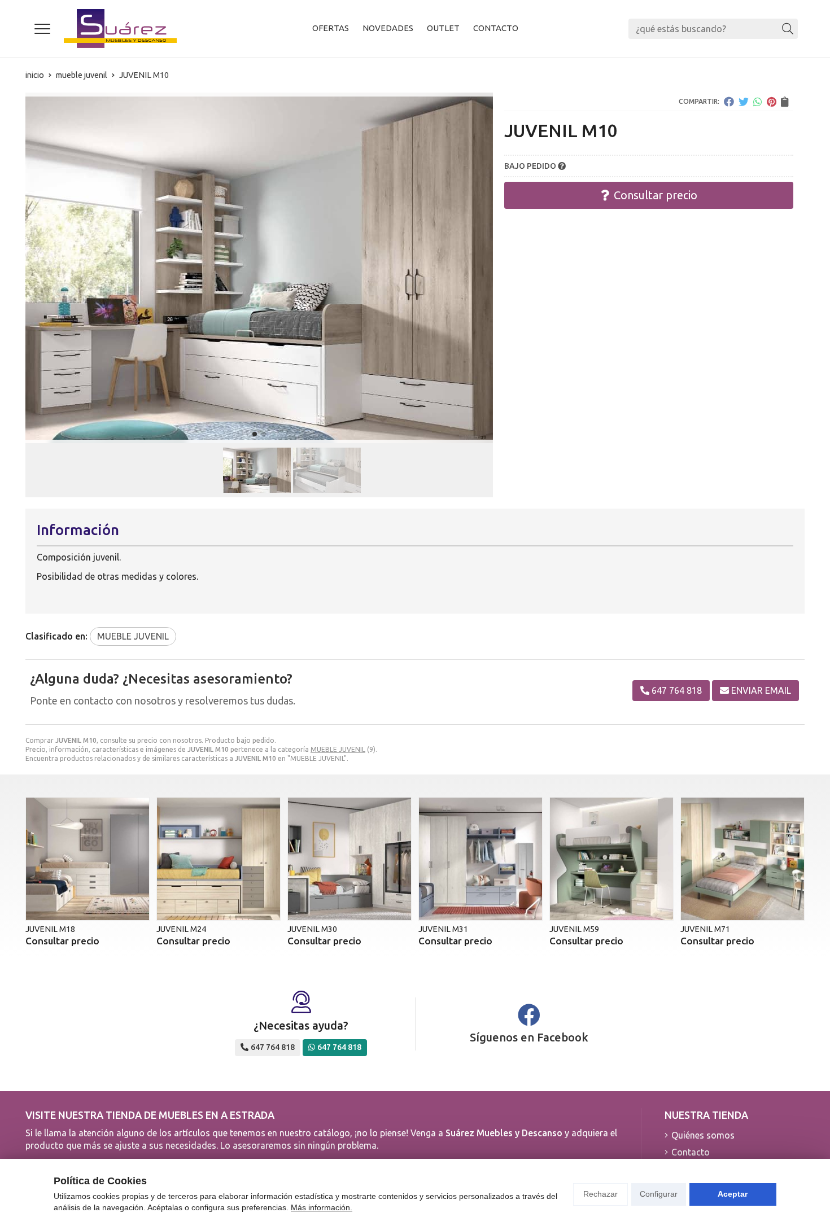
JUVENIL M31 (443, 929)
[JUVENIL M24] (218, 859)
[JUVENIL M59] (611, 859)
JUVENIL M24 (181, 929)
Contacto (690, 1152)
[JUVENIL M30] (349, 859)
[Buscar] (787, 29)
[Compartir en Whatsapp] (757, 101)
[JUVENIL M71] (742, 859)
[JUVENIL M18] (87, 859)
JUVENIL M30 (312, 929)
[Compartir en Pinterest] (771, 101)
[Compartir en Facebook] (729, 101)
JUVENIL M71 (705, 929)
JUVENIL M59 (574, 929)
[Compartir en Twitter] (744, 101)
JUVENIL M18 (50, 929)
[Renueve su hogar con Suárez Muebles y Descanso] (120, 28)
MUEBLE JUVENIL (338, 749)
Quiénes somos (703, 1135)
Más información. (321, 1207)
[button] (254, 434)
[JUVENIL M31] (480, 859)
